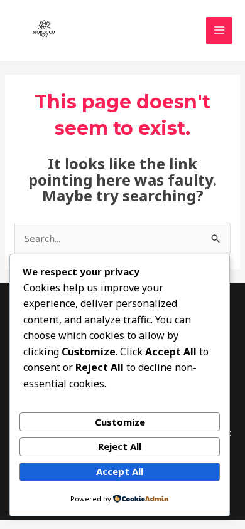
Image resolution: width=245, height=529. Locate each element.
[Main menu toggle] (219, 30)
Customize (120, 422)
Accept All (119, 471)
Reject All (119, 446)
